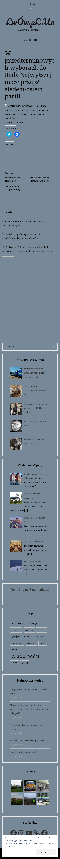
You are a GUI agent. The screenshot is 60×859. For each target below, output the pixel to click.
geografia (16, 630)
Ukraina (15, 649)
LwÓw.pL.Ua (30, 21)
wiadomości (25, 656)
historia (29, 630)
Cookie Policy (10, 846)
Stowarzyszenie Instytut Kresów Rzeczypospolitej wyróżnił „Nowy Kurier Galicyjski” (29, 709)
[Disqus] (30, 301)
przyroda (39, 636)
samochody (17, 643)
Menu (27, 40)
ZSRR (25, 663)
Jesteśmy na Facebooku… (30, 589)
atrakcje (33, 623)
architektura (18, 623)
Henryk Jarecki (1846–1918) (23, 752)
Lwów (16, 636)
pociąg (27, 637)
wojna (14, 663)
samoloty (31, 643)
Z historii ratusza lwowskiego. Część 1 (28, 740)
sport (43, 643)
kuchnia (41, 630)
